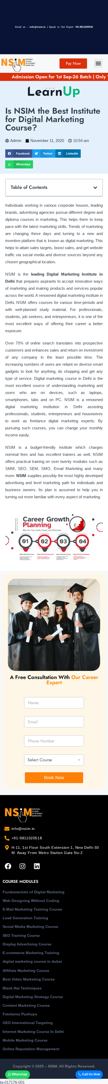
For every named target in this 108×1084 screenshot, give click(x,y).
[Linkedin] (36, 866)
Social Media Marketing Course (30, 926)
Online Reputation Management (31, 1049)
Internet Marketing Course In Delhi (33, 1032)
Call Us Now (90, 1074)
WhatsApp (19, 1074)
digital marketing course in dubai (32, 961)
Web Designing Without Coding (31, 901)
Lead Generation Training (25, 918)
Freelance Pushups (20, 1014)
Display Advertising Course (27, 944)
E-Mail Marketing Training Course (32, 909)
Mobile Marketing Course (25, 1040)
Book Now (54, 777)
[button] (98, 63)
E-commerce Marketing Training (31, 953)
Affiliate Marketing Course (26, 970)
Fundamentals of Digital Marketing (33, 892)
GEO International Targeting (28, 1023)
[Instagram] (22, 866)
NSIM (21, 475)
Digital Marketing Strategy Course (33, 997)
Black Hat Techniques (22, 988)
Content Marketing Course (26, 1005)
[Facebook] (7, 866)
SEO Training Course (21, 935)
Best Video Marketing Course (29, 979)
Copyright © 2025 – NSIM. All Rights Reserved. (54, 1066)
